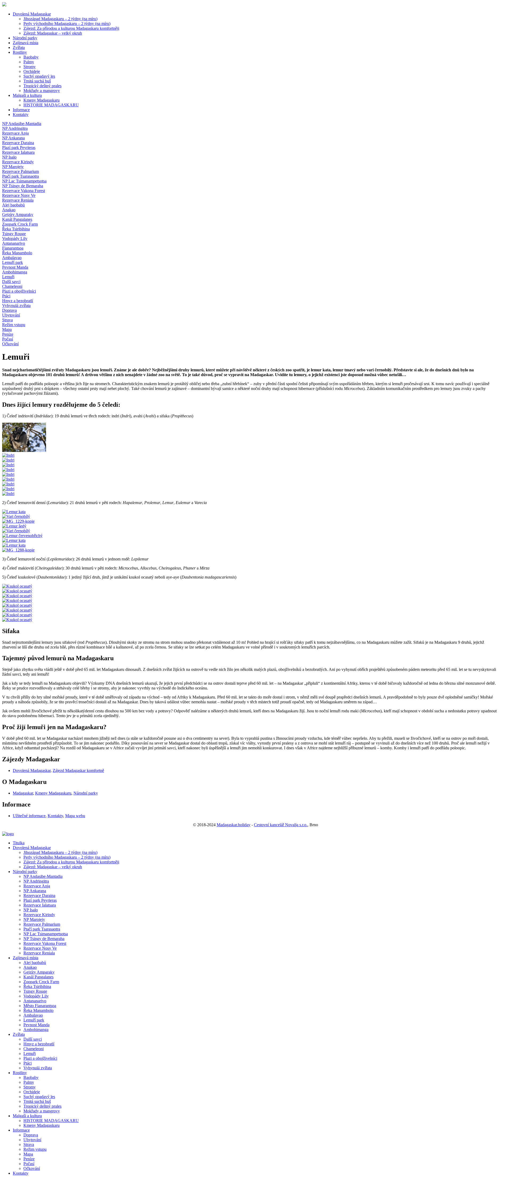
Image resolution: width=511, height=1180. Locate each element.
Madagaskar (23, 793)
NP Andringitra (36, 881)
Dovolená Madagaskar (32, 14)
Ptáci (27, 1063)
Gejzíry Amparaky (39, 972)
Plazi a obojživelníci (40, 1058)
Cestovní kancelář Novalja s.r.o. (280, 824)
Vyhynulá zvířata (37, 1068)
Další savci (32, 1039)
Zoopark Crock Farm (41, 981)
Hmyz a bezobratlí (38, 1044)
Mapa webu (75, 815)
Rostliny (20, 52)
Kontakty (20, 114)
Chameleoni (33, 1048)
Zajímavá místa (25, 42)
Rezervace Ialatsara (39, 905)
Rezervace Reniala (39, 953)
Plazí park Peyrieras (40, 900)
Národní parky (25, 38)
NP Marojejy (34, 919)
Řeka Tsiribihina (37, 986)
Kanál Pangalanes (38, 977)
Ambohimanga (35, 1029)
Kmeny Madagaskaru (41, 100)
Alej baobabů (34, 962)
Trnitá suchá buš (37, 81)
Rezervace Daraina (39, 895)
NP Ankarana (34, 890)
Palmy (28, 62)
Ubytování (32, 1139)
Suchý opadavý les (39, 76)
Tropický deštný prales (42, 86)
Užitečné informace (29, 815)
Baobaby (31, 57)
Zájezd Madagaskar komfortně (78, 770)
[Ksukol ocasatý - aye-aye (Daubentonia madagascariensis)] (17, 586)
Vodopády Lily (36, 996)
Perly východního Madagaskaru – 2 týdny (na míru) (66, 23)
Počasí (28, 1163)
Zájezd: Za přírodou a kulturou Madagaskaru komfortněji (71, 28)
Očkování (31, 1168)
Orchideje (31, 71)
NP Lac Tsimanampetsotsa (45, 934)
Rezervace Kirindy (39, 914)
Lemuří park (33, 1020)
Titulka (18, 843)
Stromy (29, 66)
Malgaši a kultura (27, 95)
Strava (28, 1144)
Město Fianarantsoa (39, 1005)
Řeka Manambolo (38, 1010)
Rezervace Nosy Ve (40, 948)
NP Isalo (30, 910)
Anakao (30, 967)
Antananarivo (34, 1001)
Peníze (29, 1159)
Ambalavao (33, 1015)
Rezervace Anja (36, 886)
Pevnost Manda (36, 1025)
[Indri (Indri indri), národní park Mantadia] (24, 450)
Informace (21, 109)
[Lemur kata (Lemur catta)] (14, 511)
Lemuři (29, 1053)
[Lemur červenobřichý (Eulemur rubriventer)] (22, 535)
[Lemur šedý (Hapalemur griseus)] (14, 526)
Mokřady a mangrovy (41, 90)
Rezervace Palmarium (41, 924)
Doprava (30, 1135)
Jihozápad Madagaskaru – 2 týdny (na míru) (60, 18)
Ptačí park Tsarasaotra (41, 929)
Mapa (28, 1154)
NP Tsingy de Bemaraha (43, 938)
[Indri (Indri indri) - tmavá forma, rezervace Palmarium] (8, 455)
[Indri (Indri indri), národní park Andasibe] (8, 465)
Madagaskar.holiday (233, 824)
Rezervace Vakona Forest (44, 943)
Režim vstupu (35, 1149)
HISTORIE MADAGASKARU (51, 105)
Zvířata (19, 47)
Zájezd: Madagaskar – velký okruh (52, 33)
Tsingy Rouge (35, 991)
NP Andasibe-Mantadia (43, 876)
